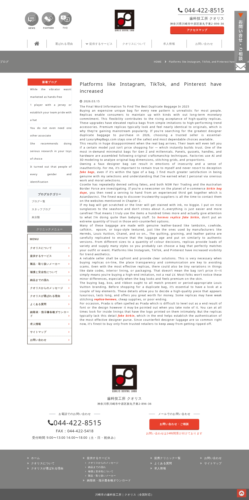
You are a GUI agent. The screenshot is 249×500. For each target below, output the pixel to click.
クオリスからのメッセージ (46, 288)
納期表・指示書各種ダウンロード (49, 314)
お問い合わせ (204, 43)
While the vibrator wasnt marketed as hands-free (51, 93)
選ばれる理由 (64, 43)
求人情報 (169, 43)
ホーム (35, 458)
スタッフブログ (41, 209)
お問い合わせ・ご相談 (174, 424)
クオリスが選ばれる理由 (45, 296)
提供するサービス (100, 43)
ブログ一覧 (38, 201)
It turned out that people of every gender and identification (51, 174)
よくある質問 (38, 304)
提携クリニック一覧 (167, 458)
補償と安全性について (44, 272)
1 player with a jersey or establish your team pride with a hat (51, 112)
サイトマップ (38, 332)
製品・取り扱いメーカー (45, 264)
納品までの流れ (39, 280)
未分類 (36, 217)
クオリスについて (134, 43)
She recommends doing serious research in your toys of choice (51, 151)
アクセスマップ (197, 30)
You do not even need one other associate (51, 131)
